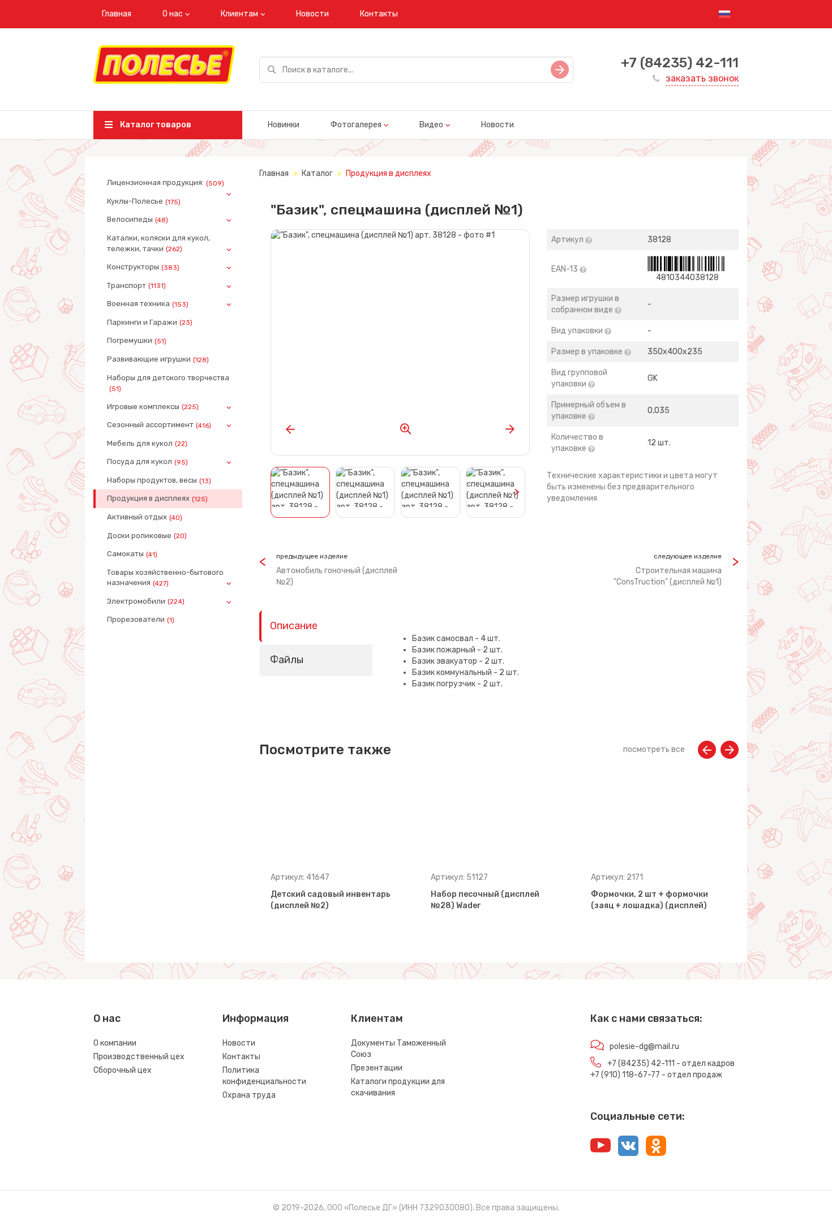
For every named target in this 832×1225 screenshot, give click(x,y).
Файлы (286, 660)
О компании (114, 1043)
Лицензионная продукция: (165, 182)
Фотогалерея (356, 125)
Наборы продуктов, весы (159, 480)
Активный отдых (144, 517)
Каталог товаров (154, 125)
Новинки (283, 125)
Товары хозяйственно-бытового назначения (165, 577)
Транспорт (136, 285)
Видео (431, 125)
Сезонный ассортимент (159, 424)
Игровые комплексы (153, 406)
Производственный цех (139, 1056)
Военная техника (147, 303)
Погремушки (136, 340)
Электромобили (146, 601)
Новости (312, 14)
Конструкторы (143, 267)
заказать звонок (702, 78)
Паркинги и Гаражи (149, 322)
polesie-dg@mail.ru (644, 1046)
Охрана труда (249, 1095)
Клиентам (239, 14)
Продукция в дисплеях (157, 498)
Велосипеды (137, 219)
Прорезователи (140, 619)
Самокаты (132, 553)
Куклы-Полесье (144, 201)
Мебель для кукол (147, 443)
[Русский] (724, 14)
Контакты (379, 14)
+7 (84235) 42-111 (680, 63)
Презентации (376, 1068)
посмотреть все (654, 749)
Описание (294, 626)
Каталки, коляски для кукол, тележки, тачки (158, 243)
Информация (255, 1018)
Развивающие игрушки (158, 359)
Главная (116, 14)
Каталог (317, 173)
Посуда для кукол (147, 461)
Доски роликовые (147, 535)
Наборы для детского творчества (168, 383)
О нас (172, 14)
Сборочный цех (122, 1070)
